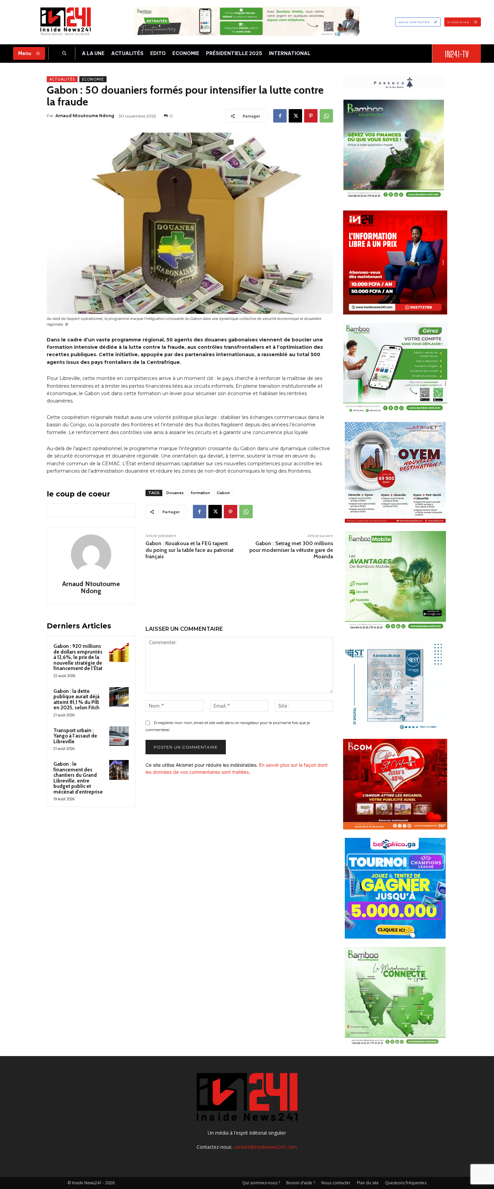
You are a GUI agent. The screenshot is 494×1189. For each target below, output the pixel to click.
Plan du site (368, 1183)
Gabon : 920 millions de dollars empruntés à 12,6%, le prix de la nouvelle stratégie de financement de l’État (77, 657)
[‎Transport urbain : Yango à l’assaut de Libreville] (119, 736)
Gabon (223, 492)
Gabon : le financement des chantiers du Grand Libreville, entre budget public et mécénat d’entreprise (78, 778)
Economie (93, 79)
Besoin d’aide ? (300, 1183)
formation (200, 492)
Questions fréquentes (405, 1183)
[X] (295, 116)
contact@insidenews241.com (265, 1147)
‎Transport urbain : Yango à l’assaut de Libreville (75, 736)
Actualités (62, 79)
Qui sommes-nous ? (261, 1183)
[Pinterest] (311, 116)
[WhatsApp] (326, 116)
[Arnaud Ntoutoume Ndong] (91, 554)
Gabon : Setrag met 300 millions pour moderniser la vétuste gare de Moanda (291, 549)
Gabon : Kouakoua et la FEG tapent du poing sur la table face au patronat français (190, 549)
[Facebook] (280, 116)
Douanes (175, 492)
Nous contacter (336, 1183)
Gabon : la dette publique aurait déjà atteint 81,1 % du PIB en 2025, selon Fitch (76, 699)
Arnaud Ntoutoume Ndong (84, 115)
